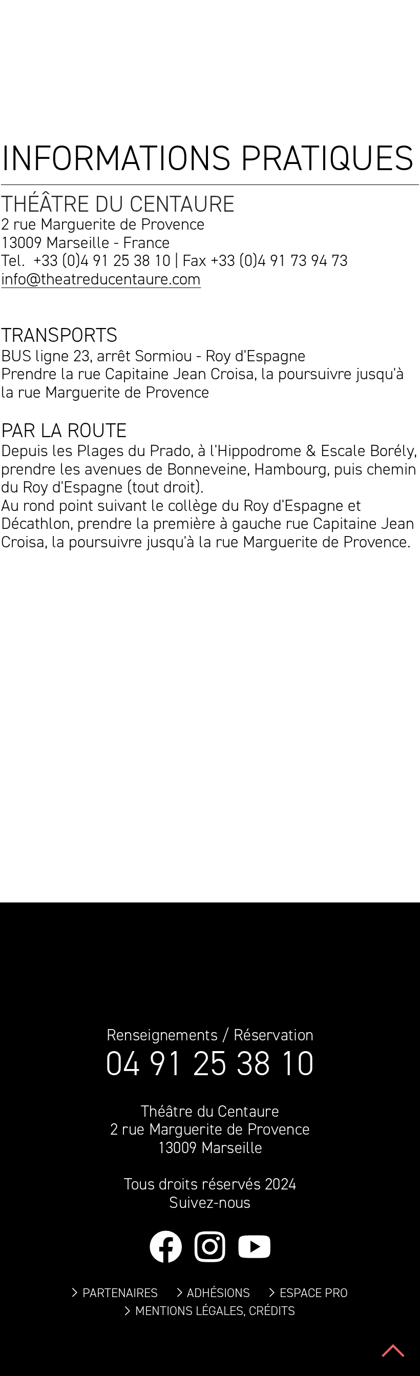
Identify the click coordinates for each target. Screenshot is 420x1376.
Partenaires (120, 1292)
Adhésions (218, 1292)
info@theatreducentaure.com (101, 279)
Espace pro (314, 1292)
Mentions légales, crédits (215, 1310)
